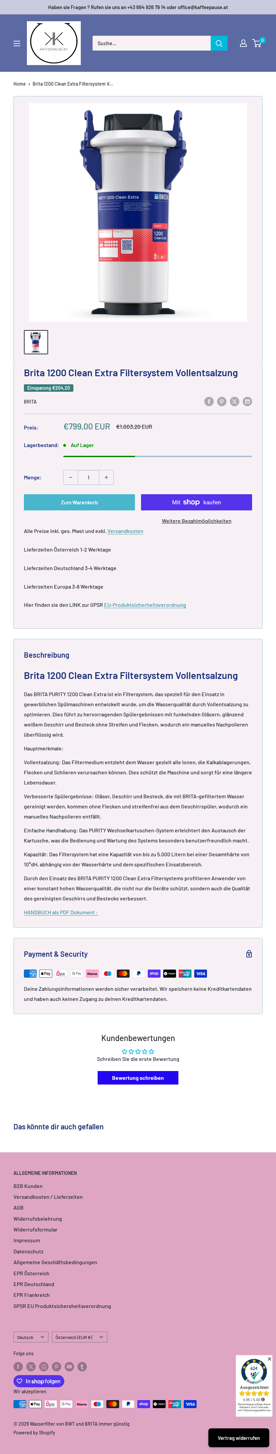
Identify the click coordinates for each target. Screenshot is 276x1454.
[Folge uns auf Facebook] (18, 1366)
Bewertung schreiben (138, 1077)
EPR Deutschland (33, 1284)
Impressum (26, 1240)
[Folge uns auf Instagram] (43, 1366)
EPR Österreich (31, 1273)
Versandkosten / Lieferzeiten (48, 1196)
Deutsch (25, 1337)
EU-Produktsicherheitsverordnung (145, 604)
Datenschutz (28, 1251)
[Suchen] (219, 43)
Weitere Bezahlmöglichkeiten (197, 520)
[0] (257, 43)
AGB (18, 1207)
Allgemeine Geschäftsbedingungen (55, 1262)
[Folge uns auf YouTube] (69, 1366)
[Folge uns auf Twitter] (31, 1366)
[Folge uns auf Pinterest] (56, 1366)
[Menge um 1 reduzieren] (71, 477)
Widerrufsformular (35, 1229)
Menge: (33, 477)
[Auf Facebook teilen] (209, 401)
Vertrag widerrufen (239, 1438)
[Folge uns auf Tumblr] (82, 1366)
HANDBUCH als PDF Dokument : (61, 912)
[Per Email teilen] (247, 401)
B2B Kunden (28, 1186)
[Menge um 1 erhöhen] (106, 477)
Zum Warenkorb (79, 502)
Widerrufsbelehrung (37, 1218)
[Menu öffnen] (16, 43)
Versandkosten (125, 531)
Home (19, 84)
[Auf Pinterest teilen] (222, 401)
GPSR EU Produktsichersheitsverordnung (62, 1306)
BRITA (30, 402)
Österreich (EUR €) (74, 1337)
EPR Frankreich (31, 1295)
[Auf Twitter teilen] (234, 401)
